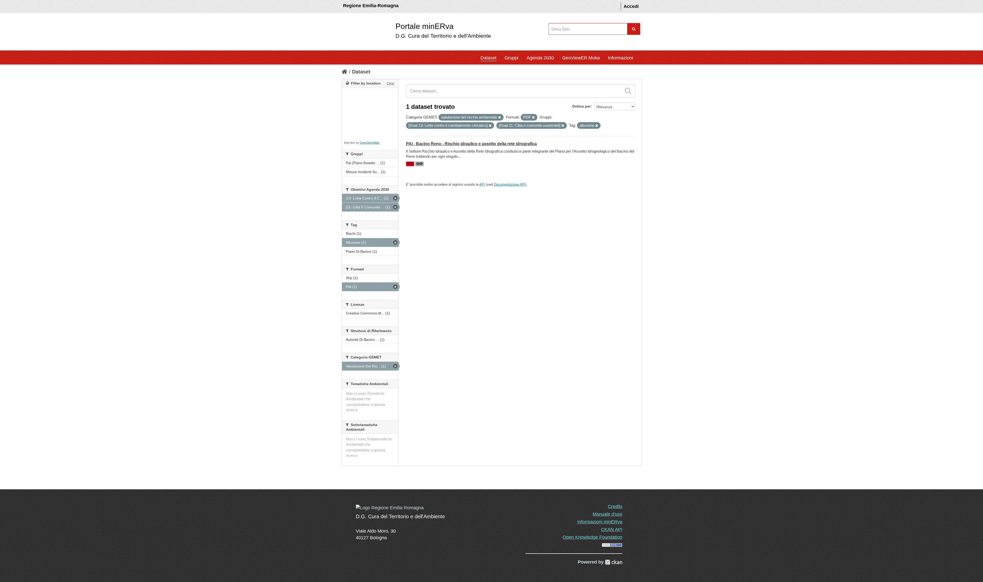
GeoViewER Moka (581, 57)
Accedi (631, 6)
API (482, 184)
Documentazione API (509, 184)
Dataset (488, 57)
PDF (410, 164)
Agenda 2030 (540, 57)
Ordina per (581, 106)
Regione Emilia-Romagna (371, 5)
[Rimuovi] (499, 117)
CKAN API (611, 529)
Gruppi (511, 57)
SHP (419, 164)
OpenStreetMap (369, 142)
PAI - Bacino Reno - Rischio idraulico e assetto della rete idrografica (471, 144)
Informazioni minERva (599, 521)
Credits (615, 506)
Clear (390, 83)
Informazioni (620, 57)
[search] (628, 91)
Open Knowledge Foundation (592, 537)
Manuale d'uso (607, 514)
